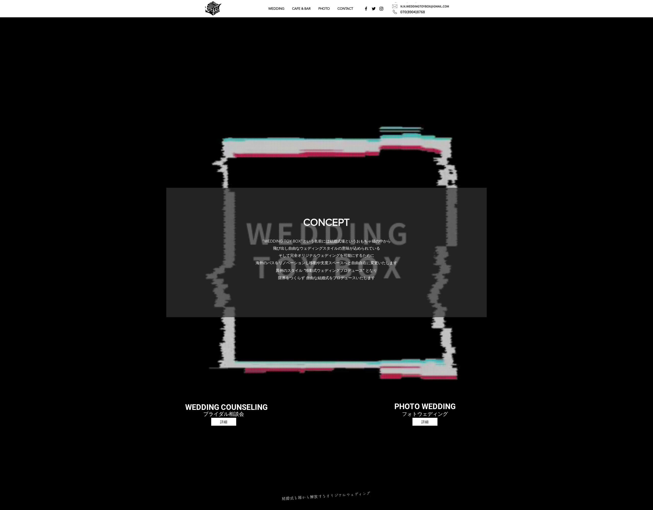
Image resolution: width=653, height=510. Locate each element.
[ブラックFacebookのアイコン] (366, 8)
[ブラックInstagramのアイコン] (381, 8)
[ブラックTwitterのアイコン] (373, 8)
